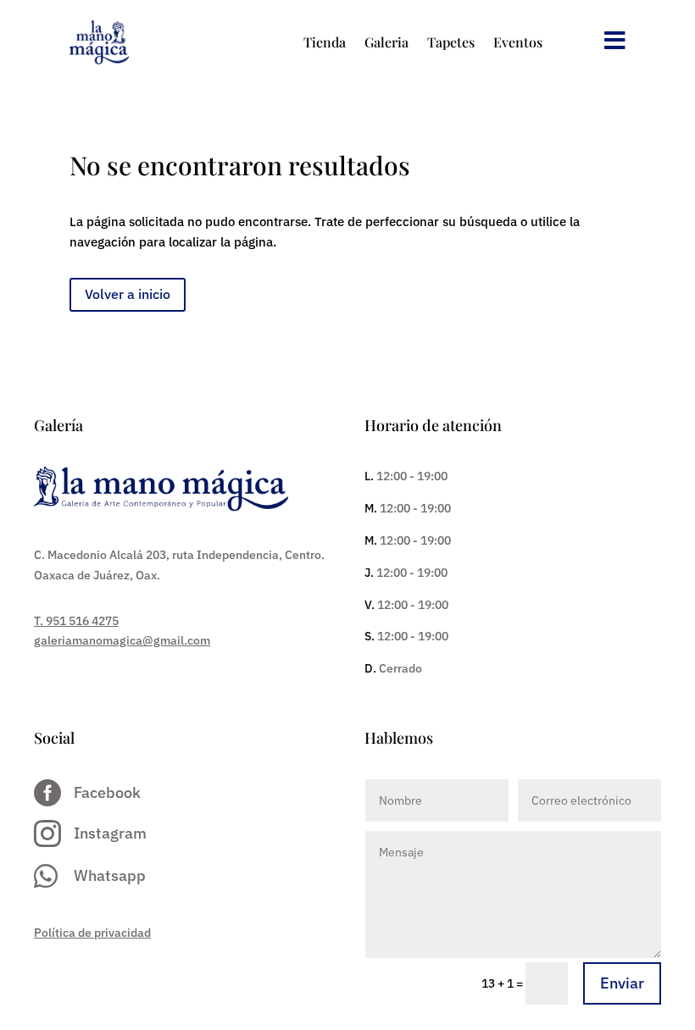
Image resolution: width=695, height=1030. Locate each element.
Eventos (517, 42)
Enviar (622, 983)
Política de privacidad (92, 932)
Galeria (386, 42)
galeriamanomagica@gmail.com (122, 640)
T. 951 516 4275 (76, 621)
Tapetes (451, 42)
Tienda (324, 42)
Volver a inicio (127, 293)
